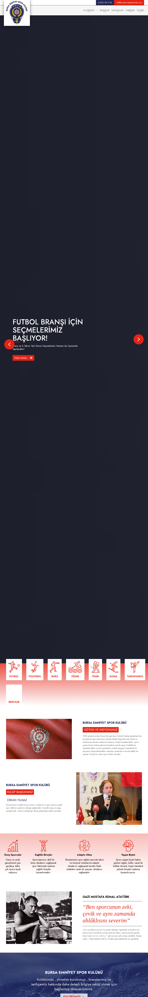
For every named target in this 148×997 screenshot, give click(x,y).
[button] (9, 344)
